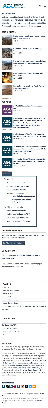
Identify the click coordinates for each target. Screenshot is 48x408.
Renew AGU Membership (11, 291)
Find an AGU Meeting (10, 300)
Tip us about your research (17, 218)
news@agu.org (8, 258)
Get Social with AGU (9, 325)
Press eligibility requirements (23, 196)
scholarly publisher (9, 363)
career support (16, 365)
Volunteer (5, 309)
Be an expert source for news (18, 221)
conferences (18, 23)
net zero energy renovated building (27, 368)
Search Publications (9, 297)
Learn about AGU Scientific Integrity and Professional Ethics (24, 306)
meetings (20, 193)
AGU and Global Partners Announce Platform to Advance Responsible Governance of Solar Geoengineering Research (29, 149)
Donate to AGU (7, 294)
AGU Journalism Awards (16, 190)
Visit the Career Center (10, 303)
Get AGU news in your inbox (13, 243)
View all (5, 98)
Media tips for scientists (16, 211)
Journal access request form (18, 186)
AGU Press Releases (9, 328)
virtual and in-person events (34, 363)
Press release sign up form (17, 183)
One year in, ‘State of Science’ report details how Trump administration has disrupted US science (29, 161)
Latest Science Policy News (12, 331)
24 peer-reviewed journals (33, 20)
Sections (5, 322)
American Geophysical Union (16, 393)
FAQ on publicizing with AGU (18, 214)
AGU (16, 5)
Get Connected (8, 383)
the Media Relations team (28, 255)
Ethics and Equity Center (29, 370)
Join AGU (5, 287)
